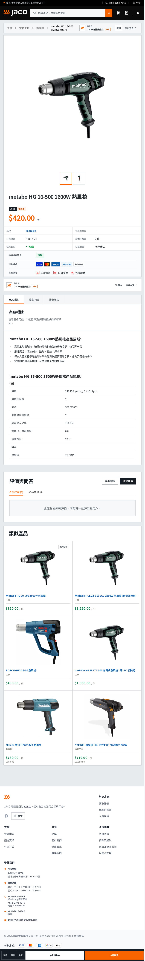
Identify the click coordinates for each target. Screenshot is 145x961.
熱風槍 (40, 28)
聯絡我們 (57, 853)
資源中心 (9, 834)
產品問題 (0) (36, 492)
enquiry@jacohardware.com (22, 919)
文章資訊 (57, 846)
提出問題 (110, 481)
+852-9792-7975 (16, 904)
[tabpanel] (72, 384)
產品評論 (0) (16, 492)
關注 (120, 285)
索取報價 (104, 803)
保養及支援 (105, 853)
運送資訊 (9, 840)
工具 (9, 28)
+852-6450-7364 (17, 898)
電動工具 (24, 28)
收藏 (20, 955)
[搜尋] (108, 13)
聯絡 (5, 955)
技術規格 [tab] (54, 299)
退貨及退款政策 (108, 846)
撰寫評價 (128, 481)
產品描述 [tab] (14, 299)
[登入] (137, 12)
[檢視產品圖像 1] (66, 179)
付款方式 (9, 846)
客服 (119, 27)
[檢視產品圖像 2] (79, 179)
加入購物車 (55, 955)
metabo (31, 230)
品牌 (54, 834)
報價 (13, 955)
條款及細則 (105, 840)
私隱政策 (104, 834)
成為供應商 (105, 810)
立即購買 (114, 955)
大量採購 (104, 816)
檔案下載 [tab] (34, 299)
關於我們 (57, 840)
